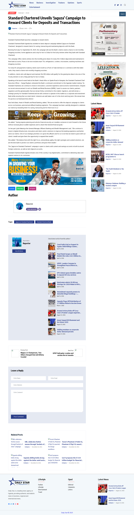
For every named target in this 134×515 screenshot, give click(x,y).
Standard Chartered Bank (44, 222)
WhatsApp (20, 188)
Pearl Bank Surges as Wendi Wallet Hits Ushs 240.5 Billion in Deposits (68, 255)
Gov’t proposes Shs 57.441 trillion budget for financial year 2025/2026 (71, 459)
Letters (70, 490)
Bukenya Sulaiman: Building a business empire (116, 184)
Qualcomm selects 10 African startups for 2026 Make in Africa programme (69, 283)
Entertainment (34, 7)
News (31, 3)
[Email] (39, 209)
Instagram (32, 188)
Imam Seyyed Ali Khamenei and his (115, 126)
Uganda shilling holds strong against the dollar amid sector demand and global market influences (34, 459)
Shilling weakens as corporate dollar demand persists (68, 331)
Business (40, 3)
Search (122, 14)
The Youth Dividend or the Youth (115, 170)
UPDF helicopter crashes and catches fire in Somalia (63, 354)
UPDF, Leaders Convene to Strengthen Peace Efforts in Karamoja (67, 264)
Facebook (11, 188)
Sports (79, 3)
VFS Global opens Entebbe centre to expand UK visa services (69, 274)
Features (61, 3)
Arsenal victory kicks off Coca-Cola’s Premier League (117, 487)
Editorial (70, 485)
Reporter (14, 28)
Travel (40, 492)
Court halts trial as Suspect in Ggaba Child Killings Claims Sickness (67, 245)
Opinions (71, 3)
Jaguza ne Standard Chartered (24, 222)
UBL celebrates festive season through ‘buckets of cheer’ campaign (34, 443)
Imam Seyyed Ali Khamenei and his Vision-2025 (68, 321)
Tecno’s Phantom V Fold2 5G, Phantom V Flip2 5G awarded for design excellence (72, 443)
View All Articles (19, 251)
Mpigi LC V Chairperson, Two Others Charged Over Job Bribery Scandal (32, 355)
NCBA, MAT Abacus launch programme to (115, 155)
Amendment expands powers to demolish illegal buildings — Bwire (68, 293)
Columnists (71, 487)
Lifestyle (40, 487)
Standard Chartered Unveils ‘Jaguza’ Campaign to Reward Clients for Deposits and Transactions (46, 20)
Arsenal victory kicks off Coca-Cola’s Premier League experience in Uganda (69, 312)
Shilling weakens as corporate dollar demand (114, 141)
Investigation (51, 3)
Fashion (40, 485)
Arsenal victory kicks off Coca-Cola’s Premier (114, 112)
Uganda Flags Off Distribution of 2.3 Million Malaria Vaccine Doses (69, 302)
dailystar (27, 447)
